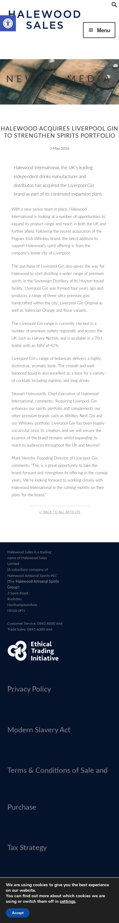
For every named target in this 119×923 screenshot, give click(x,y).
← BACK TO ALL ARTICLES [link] (59, 512)
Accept (17, 912)
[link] (8, 23)
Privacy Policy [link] (29, 689)
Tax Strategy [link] (27, 848)
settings (67, 901)
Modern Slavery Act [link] (38, 730)
